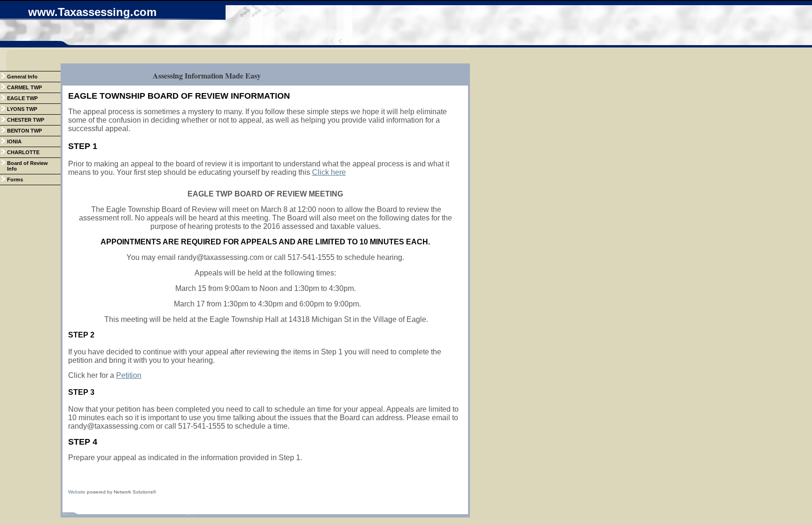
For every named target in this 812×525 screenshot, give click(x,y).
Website (77, 491)
